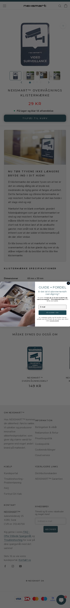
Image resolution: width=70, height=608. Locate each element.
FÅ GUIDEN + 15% (52, 312)
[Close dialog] (68, 283)
